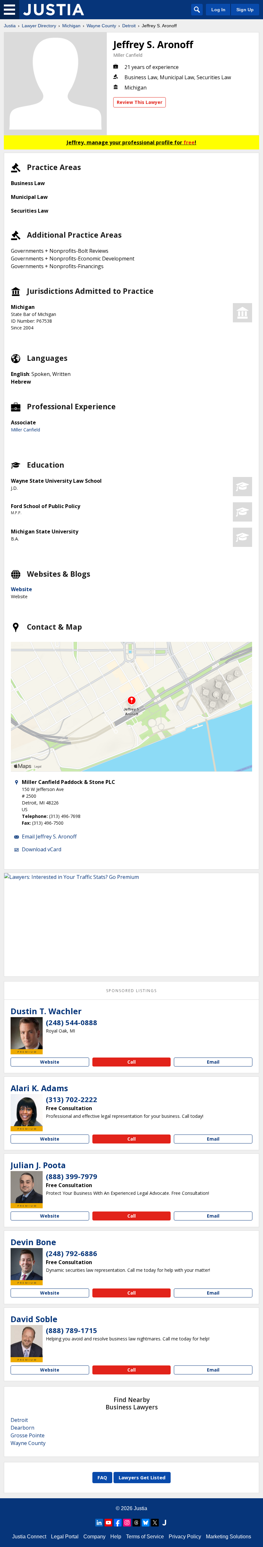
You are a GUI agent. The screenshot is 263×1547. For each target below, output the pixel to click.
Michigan (71, 25)
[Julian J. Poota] (27, 1187)
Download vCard (41, 849)
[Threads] (136, 1522)
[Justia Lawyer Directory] (53, 9)
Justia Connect (29, 1536)
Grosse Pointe (28, 1435)
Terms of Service (145, 1536)
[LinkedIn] (99, 1522)
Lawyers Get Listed (142, 1477)
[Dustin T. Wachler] (27, 1033)
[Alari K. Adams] (27, 1110)
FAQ (102, 1477)
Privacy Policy (185, 1536)
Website (21, 589)
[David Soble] (27, 1341)
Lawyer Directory (39, 25)
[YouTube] (108, 1522)
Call (131, 1062)
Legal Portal (65, 1536)
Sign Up (245, 9)
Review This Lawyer (139, 102)
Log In (218, 9)
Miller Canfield (127, 55)
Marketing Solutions (228, 1536)
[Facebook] (118, 1522)
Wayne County (101, 25)
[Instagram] (127, 1522)
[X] (155, 1522)
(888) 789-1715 (71, 1330)
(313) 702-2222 (71, 1099)
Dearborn (22, 1427)
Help (115, 1536)
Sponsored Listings (131, 990)
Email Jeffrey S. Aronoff (49, 836)
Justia (10, 25)
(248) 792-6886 (71, 1253)
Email (213, 1062)
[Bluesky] (145, 1522)
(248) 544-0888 (71, 1022)
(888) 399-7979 (71, 1176)
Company (94, 1536)
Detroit (129, 25)
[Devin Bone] (27, 1264)
